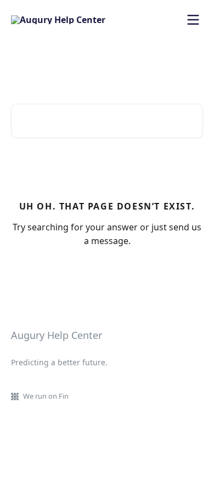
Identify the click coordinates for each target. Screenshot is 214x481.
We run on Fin (46, 396)
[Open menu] (193, 19)
